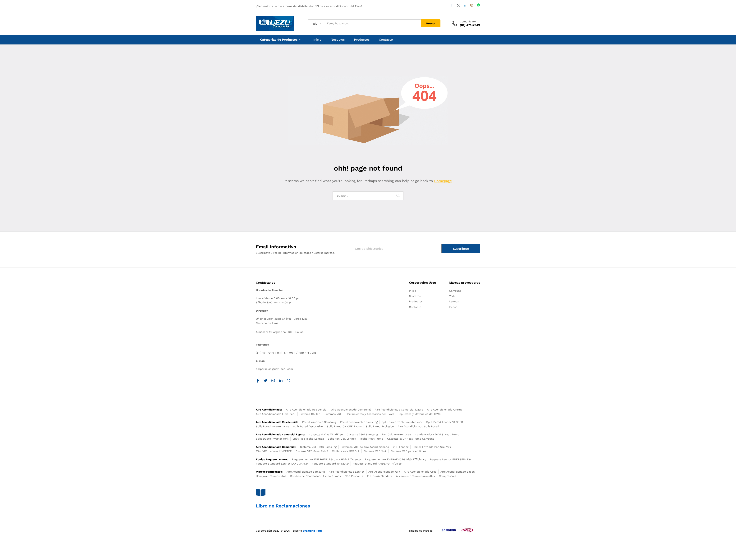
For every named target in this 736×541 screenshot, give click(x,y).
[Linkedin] (465, 5)
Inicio (317, 39)
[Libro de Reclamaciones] (260, 492)
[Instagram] (471, 5)
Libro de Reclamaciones (283, 506)
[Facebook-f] (258, 381)
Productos (362, 39)
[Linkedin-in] (281, 381)
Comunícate (468, 21)
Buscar (430, 23)
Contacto (386, 39)
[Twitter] (458, 5)
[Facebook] (452, 5)
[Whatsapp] (478, 5)
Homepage (443, 181)
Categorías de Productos (279, 39)
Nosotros (338, 39)
